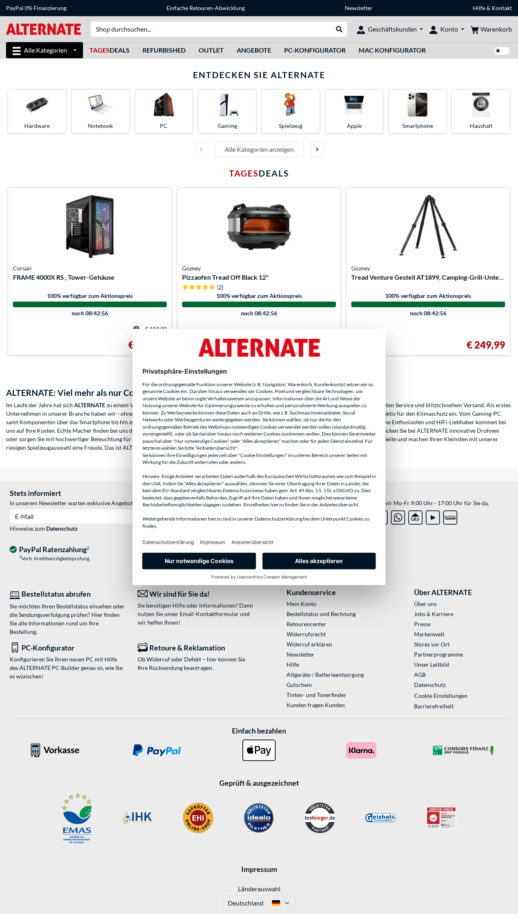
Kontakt (502, 7)
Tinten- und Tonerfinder (316, 694)
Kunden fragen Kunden (316, 704)
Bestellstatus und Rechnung (321, 613)
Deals (109, 50)
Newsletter (359, 7)
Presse (422, 624)
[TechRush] (415, 515)
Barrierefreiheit (434, 706)
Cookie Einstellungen (440, 695)
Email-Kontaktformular (209, 613)
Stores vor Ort (432, 644)
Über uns (425, 603)
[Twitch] (450, 515)
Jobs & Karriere (433, 613)
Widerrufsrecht (306, 634)
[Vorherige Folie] (201, 149)
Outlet (211, 50)
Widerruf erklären (309, 644)
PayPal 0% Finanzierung (36, 7)
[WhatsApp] (398, 515)
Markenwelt (429, 634)
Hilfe (479, 7)
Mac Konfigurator (392, 50)
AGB (420, 674)
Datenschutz (62, 528)
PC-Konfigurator (315, 50)
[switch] (502, 51)
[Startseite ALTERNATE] (43, 28)
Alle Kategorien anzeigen (259, 149)
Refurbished (164, 50)
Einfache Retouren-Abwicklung (205, 7)
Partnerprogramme (438, 654)
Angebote (254, 50)
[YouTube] (433, 515)
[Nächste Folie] (317, 149)
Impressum (259, 869)
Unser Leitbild (431, 664)
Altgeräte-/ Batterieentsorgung (325, 674)
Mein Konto (301, 603)
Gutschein (299, 684)
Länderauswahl (259, 889)
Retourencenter (306, 624)
